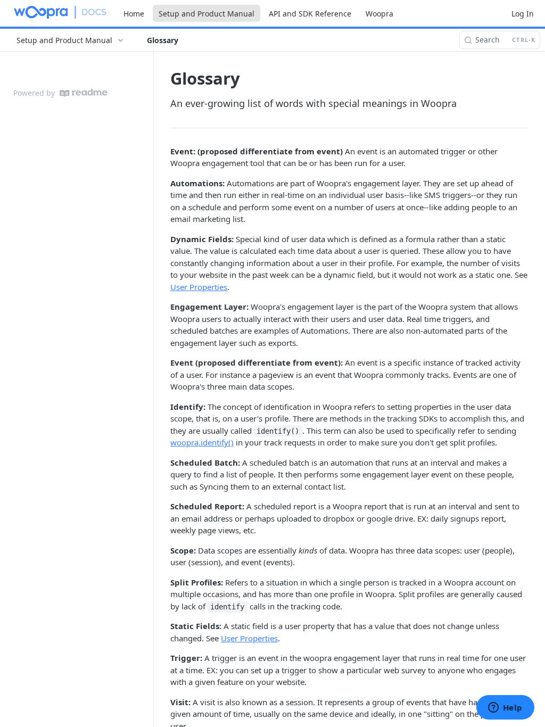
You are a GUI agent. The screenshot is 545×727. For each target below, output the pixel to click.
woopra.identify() (202, 442)
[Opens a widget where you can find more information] (505, 708)
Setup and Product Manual (206, 14)
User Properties (198, 287)
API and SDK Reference (310, 14)
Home (133, 14)
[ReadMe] (84, 93)
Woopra (379, 14)
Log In (522, 14)
